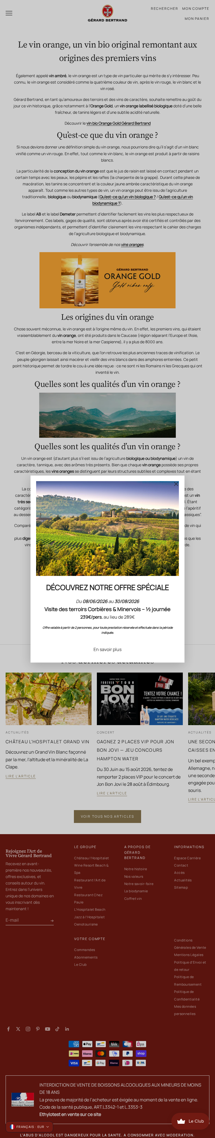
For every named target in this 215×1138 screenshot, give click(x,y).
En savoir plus (107, 649)
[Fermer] (176, 483)
